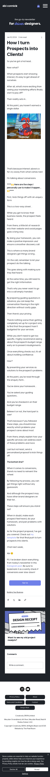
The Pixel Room (29, 729)
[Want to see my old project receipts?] (25, 622)
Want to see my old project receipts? (21, 639)
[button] (38, 5)
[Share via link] (25, 600)
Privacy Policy (39, 763)
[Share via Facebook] (8, 600)
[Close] (47, 756)
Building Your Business (15, 592)
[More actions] (41, 37)
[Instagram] (22, 689)
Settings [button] (25, 773)
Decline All (13, 769)
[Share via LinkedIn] (19, 600)
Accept (36, 769)
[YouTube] (28, 689)
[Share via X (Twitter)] (14, 600)
